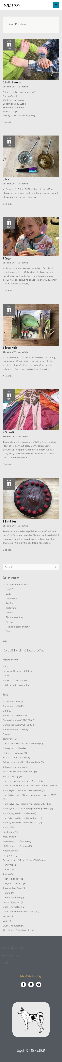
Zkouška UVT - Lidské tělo (15, 87)
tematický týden (11, 902)
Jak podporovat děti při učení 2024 (21, 762)
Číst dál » (7, 122)
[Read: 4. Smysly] (31, 236)
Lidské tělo (11, 598)
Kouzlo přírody (10, 776)
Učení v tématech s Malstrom (18, 584)
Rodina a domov (11, 897)
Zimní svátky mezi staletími (17, 671)
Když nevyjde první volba (16, 685)
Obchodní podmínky (10, 955)
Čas (8, 631)
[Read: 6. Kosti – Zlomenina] (31, 59)
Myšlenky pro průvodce (15, 846)
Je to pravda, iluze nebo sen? (18, 771)
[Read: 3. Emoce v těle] (31, 324)
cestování (11, 608)
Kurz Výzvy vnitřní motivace (18, 813)
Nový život (11, 589)
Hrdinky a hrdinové (13, 753)
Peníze (9, 603)
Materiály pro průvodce (15, 841)
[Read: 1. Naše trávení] (31, 498)
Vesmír (6, 916)
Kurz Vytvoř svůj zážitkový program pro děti (26, 808)
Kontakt (4, 963)
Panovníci (8, 865)
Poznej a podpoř (11, 879)
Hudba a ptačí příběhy (18, 627)
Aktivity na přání (11, 701)
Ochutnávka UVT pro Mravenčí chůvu (23, 860)
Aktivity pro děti (11, 706)
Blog (5, 711)
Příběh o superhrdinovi (15, 680)
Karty (6, 666)
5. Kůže (6, 179)
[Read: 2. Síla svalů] (31, 409)
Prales (6, 675)
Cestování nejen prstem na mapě (21, 743)
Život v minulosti (15, 617)
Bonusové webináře (13, 715)
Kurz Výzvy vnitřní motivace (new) (21, 818)
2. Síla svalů (8, 432)
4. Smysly (7, 258)
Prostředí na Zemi (12, 888)
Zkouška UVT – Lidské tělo (17, 930)
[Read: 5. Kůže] (31, 156)
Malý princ (8, 836)
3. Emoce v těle (10, 348)
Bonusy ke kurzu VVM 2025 (17, 725)
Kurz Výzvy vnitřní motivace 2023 (20, 822)
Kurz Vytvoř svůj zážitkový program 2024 (25, 804)
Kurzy (6, 827)
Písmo (9, 622)
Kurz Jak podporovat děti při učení (21, 781)
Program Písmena (12, 883)
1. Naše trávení (9, 521)
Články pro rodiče (12, 748)
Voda (8, 594)
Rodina (9, 612)
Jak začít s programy (14, 767)
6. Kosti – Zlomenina (12, 82)
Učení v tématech (12, 907)
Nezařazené (9, 850)
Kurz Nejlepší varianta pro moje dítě (22, 790)
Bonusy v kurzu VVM (14, 729)
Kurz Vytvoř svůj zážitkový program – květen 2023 (29, 795)
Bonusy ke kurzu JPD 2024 (17, 720)
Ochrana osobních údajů (12, 948)
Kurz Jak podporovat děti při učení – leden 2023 (28, 785)
